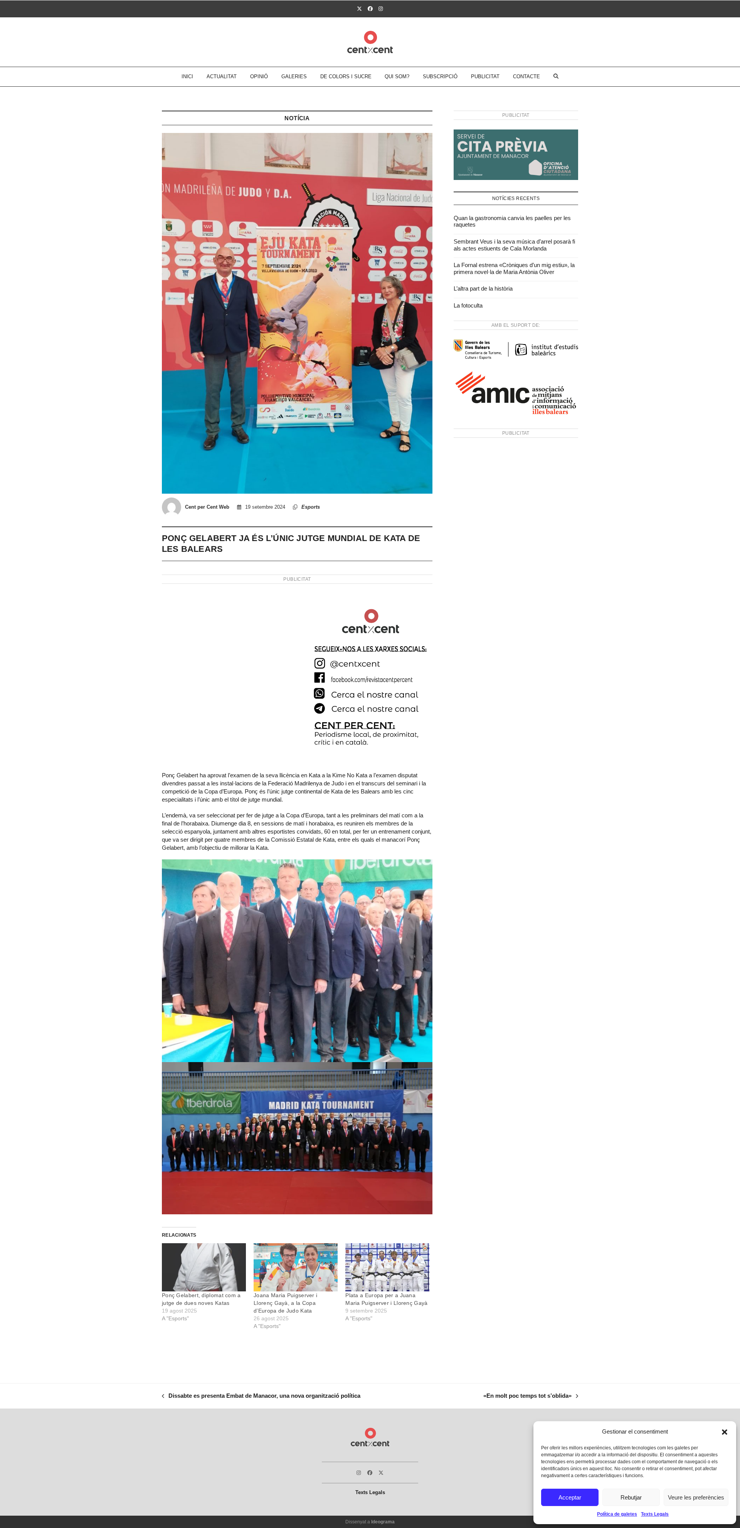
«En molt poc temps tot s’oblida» (527, 1396)
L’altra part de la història (483, 288)
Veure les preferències (696, 1497)
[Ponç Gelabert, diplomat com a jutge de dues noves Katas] (204, 1267)
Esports (310, 507)
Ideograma (383, 1522)
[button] (724, 1432)
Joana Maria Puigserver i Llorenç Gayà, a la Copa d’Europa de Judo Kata (285, 1303)
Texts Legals (655, 1514)
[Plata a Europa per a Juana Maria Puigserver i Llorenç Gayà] (387, 1267)
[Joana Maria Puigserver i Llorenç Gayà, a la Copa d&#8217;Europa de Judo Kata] (296, 1267)
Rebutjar (631, 1497)
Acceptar (569, 1497)
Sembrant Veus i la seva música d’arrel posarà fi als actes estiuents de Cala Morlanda (514, 245)
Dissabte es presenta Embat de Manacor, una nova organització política (261, 1396)
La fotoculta (468, 305)
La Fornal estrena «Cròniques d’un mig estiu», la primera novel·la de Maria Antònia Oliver (514, 268)
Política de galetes (617, 1514)
